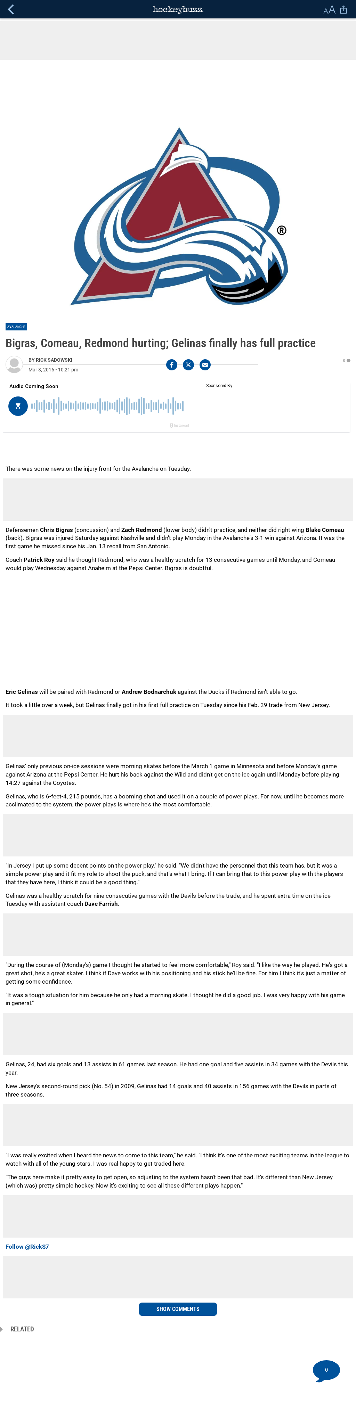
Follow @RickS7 (27, 1246)
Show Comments (178, 1309)
